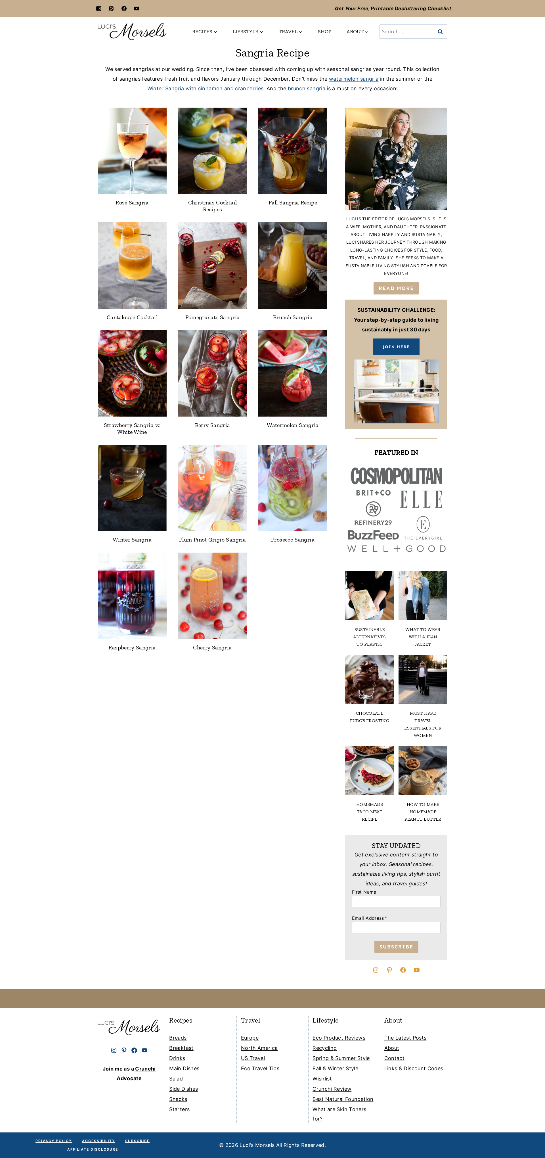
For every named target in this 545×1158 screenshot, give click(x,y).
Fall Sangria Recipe (293, 202)
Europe (250, 1038)
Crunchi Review (332, 1089)
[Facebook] (124, 8)
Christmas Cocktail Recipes (212, 206)
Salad (176, 1079)
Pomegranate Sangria (212, 317)
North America (259, 1048)
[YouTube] (136, 8)
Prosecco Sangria (293, 539)
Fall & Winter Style (335, 1068)
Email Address (369, 918)
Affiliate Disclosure (92, 1149)
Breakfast (181, 1048)
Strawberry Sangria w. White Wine (132, 428)
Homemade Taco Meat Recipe (369, 812)
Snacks (178, 1099)
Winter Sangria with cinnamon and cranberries (205, 88)
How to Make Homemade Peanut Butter (422, 812)
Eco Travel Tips (260, 1068)
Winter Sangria (132, 539)
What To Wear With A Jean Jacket (422, 637)
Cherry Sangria (212, 647)
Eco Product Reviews (339, 1038)
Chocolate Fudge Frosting (369, 716)
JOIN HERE (396, 346)
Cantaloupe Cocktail (132, 317)
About (391, 1048)
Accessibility (98, 1141)
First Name (364, 892)
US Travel (253, 1058)
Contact (394, 1058)
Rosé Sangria (132, 202)
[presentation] (132, 151)
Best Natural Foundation (343, 1099)
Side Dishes (183, 1089)
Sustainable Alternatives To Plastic (369, 637)
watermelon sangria (353, 79)
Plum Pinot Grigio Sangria (212, 539)
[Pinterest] (111, 8)
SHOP (324, 31)
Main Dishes (184, 1068)
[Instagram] (99, 8)
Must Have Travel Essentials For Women (422, 724)
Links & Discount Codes (413, 1068)
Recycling (325, 1048)
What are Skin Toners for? (339, 1113)
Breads (177, 1038)
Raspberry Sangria (132, 647)
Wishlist (322, 1079)
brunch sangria (306, 88)
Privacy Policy (53, 1141)
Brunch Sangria (293, 317)
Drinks (177, 1058)
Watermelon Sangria (292, 425)
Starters (179, 1109)
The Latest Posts (405, 1038)
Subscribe (137, 1141)
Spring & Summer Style (341, 1058)
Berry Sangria (212, 425)
